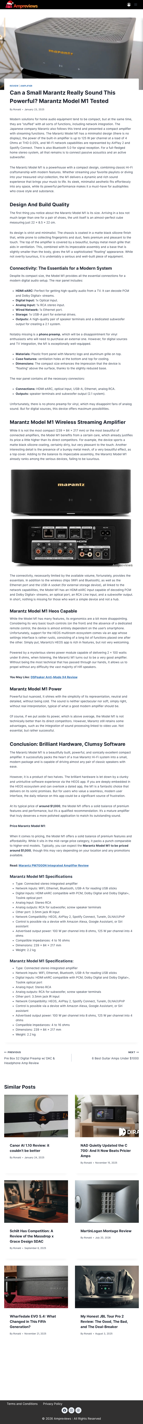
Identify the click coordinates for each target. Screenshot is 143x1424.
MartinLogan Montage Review (106, 1231)
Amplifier (26, 85)
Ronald (17, 109)
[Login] (129, 4)
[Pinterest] (78, 1410)
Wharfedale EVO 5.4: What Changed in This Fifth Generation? (33, 1321)
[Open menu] (135, 4)
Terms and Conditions (22, 1404)
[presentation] (36, 1116)
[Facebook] (64, 1410)
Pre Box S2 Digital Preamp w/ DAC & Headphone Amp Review (29, 1058)
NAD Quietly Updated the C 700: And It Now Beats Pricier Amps (106, 1150)
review (14, 85)
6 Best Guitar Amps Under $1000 (115, 1055)
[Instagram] (71, 1410)
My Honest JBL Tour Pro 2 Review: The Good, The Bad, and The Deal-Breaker (104, 1321)
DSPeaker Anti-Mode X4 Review (54, 677)
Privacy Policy (52, 1404)
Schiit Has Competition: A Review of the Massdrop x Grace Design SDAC (32, 1236)
